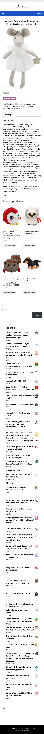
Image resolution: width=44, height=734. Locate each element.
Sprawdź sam (9, 99)
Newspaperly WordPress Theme (25, 729)
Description (10, 115)
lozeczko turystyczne (10, 106)
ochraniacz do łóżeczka (11, 109)
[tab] (10, 115)
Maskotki (28, 104)
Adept (22, 6)
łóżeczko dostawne (26, 106)
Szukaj (5, 310)
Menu (39, 13)
